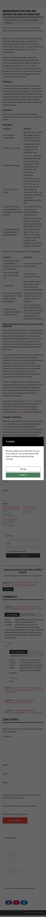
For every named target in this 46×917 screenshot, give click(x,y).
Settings (23, 469)
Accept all (23, 475)
